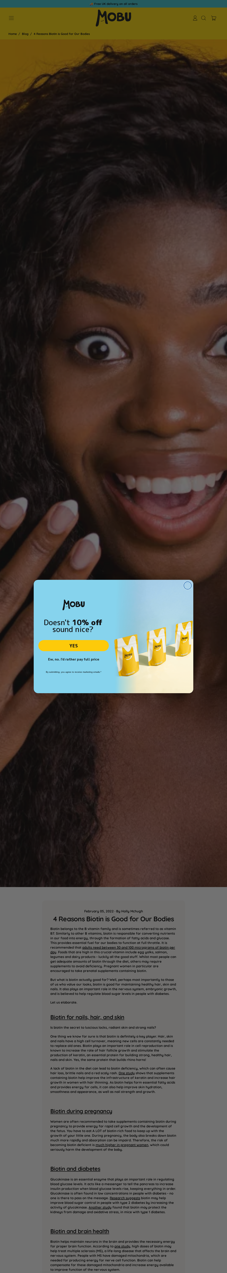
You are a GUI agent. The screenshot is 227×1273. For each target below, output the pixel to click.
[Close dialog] (188, 585)
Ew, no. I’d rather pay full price (73, 659)
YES (73, 646)
